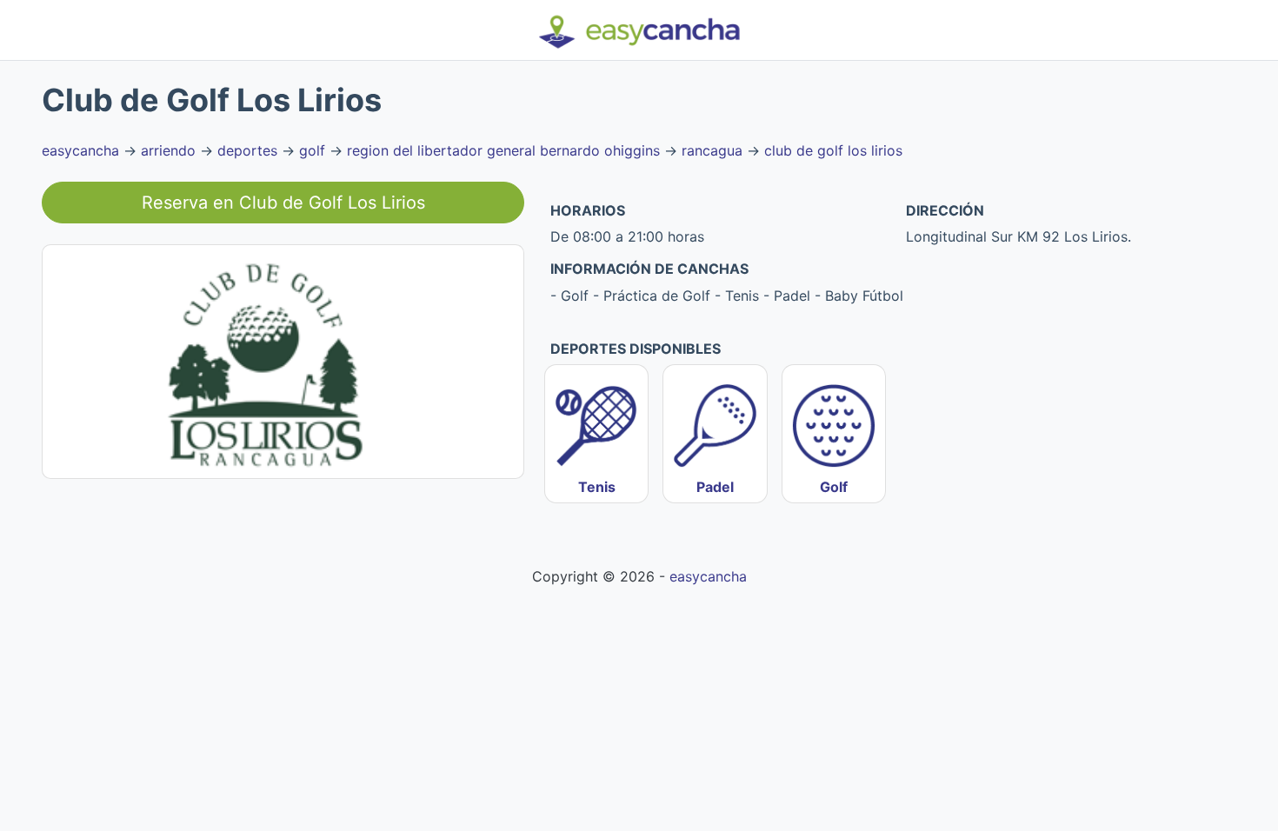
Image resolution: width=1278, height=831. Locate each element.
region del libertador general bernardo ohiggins (503, 150)
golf (312, 150)
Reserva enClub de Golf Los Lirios (283, 202)
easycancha (80, 150)
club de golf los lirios (833, 150)
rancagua (712, 150)
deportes (247, 150)
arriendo (168, 150)
